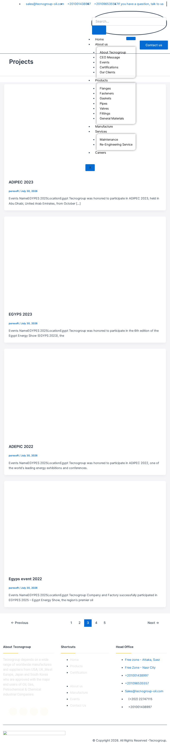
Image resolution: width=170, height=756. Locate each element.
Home (99, 39)
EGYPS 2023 (20, 314)
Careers (100, 152)
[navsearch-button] (94, 14)
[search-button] (99, 30)
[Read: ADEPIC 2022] (85, 394)
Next (153, 623)
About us (101, 44)
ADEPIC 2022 (21, 446)
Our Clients (107, 72)
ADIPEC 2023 (21, 182)
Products (101, 80)
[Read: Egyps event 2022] (85, 526)
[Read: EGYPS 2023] (85, 262)
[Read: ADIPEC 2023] (85, 129)
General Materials (112, 118)
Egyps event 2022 (25, 578)
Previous (19, 623)
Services (101, 131)
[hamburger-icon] (131, 38)
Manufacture (104, 126)
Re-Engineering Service (116, 144)
